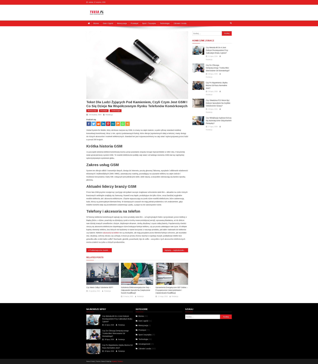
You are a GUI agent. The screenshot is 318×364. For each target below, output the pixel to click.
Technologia (164, 23)
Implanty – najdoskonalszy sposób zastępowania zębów (176, 250)
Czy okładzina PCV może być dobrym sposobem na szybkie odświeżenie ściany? (218, 103)
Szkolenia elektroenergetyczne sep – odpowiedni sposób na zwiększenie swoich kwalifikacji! (136, 290)
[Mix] (118, 124)
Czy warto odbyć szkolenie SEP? (99, 287)
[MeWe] (113, 124)
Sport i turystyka (149, 23)
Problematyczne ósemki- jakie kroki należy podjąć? (101, 250)
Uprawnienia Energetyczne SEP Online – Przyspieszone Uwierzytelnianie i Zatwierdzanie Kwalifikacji (172, 290)
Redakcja (109, 115)
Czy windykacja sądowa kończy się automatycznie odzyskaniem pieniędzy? (219, 120)
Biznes (96, 23)
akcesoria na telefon (111, 233)
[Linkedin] (103, 124)
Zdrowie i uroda (180, 23)
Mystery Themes (117, 361)
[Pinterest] (108, 124)
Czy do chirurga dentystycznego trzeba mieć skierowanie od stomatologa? (218, 68)
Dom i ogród (108, 23)
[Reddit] (98, 124)
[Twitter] (93, 124)
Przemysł (134, 23)
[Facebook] (89, 124)
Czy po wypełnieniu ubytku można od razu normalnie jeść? (217, 85)
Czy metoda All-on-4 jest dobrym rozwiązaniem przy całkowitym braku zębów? (217, 50)
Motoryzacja (122, 23)
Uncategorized (144, 344)
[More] (127, 124)
